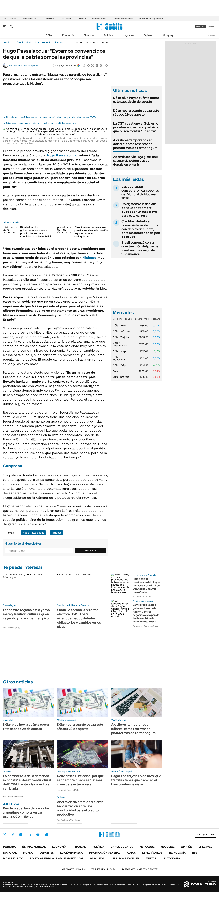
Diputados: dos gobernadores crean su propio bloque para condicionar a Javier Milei (35, 231)
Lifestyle (205, 847)
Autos (131, 852)
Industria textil (99, 18)
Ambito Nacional (26, 42)
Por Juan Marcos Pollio (68, 789)
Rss (194, 852)
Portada (9, 847)
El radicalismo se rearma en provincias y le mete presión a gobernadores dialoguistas (91, 231)
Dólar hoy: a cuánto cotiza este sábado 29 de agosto (136, 112)
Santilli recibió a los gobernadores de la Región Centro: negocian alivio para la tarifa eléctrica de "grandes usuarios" (146, 613)
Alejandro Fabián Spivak (25, 65)
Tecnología (177, 852)
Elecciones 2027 (30, 18)
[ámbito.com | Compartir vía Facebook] (88, 65)
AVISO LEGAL (97, 858)
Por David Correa (11, 627)
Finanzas (89, 35)
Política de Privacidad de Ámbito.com (56, 858)
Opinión (148, 35)
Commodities (142, 319)
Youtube (37, 834)
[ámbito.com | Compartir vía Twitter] (92, 65)
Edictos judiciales (126, 858)
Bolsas (129, 319)
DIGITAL (74, 869)
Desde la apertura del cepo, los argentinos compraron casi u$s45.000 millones (26, 812)
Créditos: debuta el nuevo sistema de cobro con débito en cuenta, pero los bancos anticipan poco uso (140, 229)
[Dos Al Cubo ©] (200, 884)
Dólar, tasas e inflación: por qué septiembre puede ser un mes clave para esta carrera (139, 210)
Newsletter (211, 35)
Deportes (47, 852)
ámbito (7, 42)
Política (108, 35)
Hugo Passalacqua (52, 42)
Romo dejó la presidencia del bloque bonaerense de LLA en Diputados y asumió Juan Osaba (146, 585)
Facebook (13, 834)
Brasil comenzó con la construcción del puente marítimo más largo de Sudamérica (139, 248)
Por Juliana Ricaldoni (142, 596)
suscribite (201, 26)
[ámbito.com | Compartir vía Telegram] (101, 65)
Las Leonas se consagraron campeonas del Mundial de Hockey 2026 (140, 192)
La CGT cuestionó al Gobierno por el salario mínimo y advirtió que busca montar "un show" (136, 127)
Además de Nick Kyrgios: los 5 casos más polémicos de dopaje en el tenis (135, 161)
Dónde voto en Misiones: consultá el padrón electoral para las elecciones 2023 (51, 117)
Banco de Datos (122, 847)
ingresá (211, 26)
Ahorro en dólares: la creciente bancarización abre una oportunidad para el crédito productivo (80, 808)
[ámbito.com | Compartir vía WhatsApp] (84, 65)
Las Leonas (66, 18)
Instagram (20, 834)
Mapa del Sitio (13, 858)
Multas (151, 858)
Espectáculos (152, 852)
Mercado (82, 18)
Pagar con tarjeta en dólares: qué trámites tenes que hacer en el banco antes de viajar (136, 780)
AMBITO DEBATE (140, 869)
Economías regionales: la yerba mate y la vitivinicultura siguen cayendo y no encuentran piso (26, 614)
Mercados (147, 847)
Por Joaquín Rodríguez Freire (145, 626)
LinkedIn (29, 834)
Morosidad (49, 18)
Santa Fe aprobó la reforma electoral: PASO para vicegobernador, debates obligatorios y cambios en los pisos (79, 618)
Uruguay (168, 35)
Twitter (4, 834)
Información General (104, 852)
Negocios (128, 35)
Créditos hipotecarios (123, 18)
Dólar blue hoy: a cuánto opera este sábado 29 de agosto (136, 100)
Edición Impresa (71, 852)
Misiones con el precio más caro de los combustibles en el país (41, 123)
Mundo (28, 852)
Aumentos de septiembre (151, 18)
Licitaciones (171, 858)
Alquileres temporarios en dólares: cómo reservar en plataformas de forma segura (135, 144)
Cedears (155, 319)
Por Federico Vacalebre (68, 820)
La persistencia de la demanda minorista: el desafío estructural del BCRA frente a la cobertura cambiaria (27, 782)
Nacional (10, 852)
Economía (68, 35)
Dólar (49, 35)
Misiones (89, 257)
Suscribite (91, 550)
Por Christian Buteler (13, 796)
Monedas (117, 319)
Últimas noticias (34, 847)
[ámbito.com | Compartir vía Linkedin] (96, 65)
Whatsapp (46, 834)
